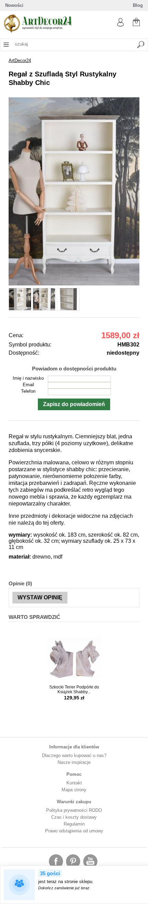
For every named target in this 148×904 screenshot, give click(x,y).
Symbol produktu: (30, 344)
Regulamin (74, 824)
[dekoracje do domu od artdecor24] (37, 31)
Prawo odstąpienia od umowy (74, 830)
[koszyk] (136, 21)
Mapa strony (74, 789)
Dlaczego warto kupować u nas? (74, 755)
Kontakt (74, 782)
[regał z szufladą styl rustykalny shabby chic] (74, 283)
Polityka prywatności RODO (74, 810)
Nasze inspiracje (74, 762)
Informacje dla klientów (74, 746)
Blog (138, 5)
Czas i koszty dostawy (74, 817)
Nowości (14, 5)
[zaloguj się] (120, 24)
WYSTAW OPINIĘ (40, 597)
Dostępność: (24, 353)
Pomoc (74, 774)
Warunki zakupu (74, 801)
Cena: (16, 335)
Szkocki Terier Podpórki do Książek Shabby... (74, 689)
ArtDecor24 (20, 60)
